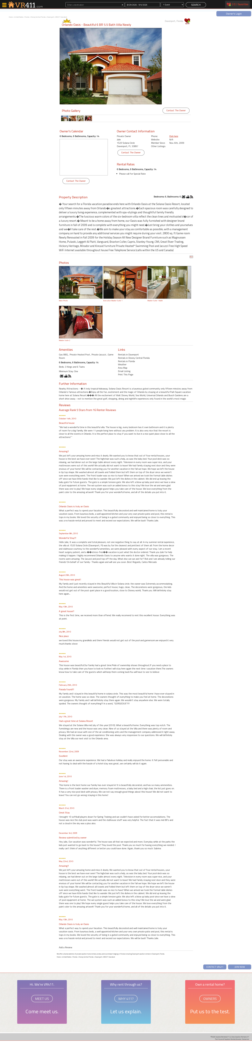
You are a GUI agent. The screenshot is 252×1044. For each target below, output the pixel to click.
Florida (26, 17)
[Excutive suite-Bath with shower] (169, 282)
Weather (122, 364)
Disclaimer (245, 1039)
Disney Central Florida (38, 17)
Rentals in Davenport (128, 354)
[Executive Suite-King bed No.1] (125, 282)
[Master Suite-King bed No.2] (81, 321)
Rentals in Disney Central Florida (134, 358)
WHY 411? (126, 998)
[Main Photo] (81, 282)
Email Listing (124, 371)
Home (11, 17)
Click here (173, 136)
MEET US (42, 998)
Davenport (50, 17)
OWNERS (210, 998)
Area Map (122, 367)
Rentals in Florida (126, 361)
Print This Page (125, 374)
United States (18, 17)
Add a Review (65, 947)
